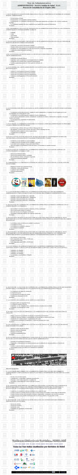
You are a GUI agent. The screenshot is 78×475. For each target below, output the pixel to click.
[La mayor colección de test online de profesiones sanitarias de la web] (48, 186)
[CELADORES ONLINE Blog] (39, 186)
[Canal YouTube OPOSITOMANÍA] (16, 186)
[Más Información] (53, 472)
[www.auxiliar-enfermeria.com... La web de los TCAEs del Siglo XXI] (31, 186)
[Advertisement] (39, 93)
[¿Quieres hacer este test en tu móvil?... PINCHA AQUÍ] (39, 441)
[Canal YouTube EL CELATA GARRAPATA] (61, 186)
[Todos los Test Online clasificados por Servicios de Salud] (39, 447)
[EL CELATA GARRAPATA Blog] (54, 186)
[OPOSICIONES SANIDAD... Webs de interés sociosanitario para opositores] (24, 186)
